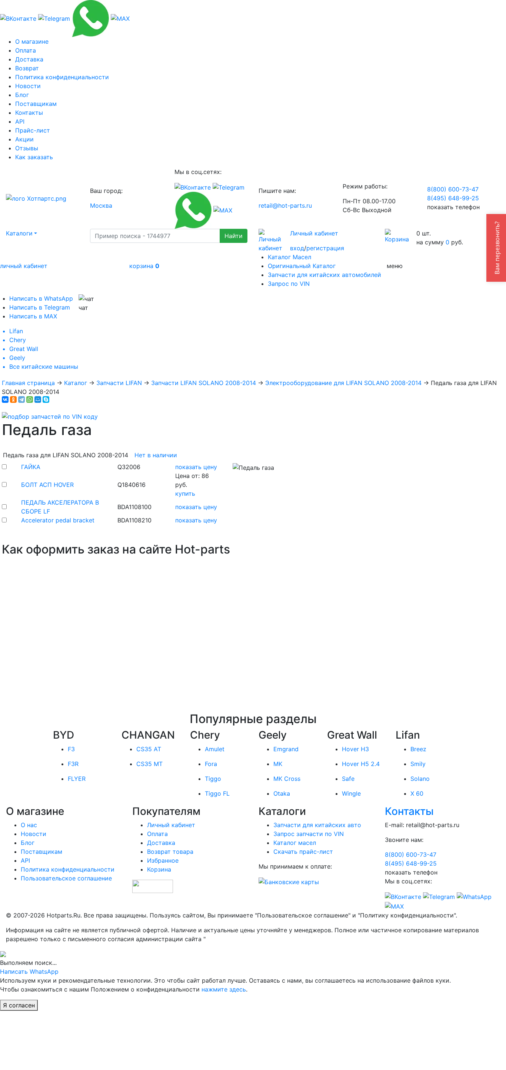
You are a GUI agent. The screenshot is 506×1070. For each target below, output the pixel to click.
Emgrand (286, 749)
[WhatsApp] (29, 399)
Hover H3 (355, 749)
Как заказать (34, 157)
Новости (28, 86)
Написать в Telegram (39, 307)
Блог (22, 94)
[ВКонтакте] (5, 399)
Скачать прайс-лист (303, 851)
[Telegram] (21, 399)
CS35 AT (148, 749)
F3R (73, 764)
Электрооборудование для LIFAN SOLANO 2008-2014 (343, 383)
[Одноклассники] (13, 399)
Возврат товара (170, 851)
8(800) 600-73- (453, 189)
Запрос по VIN (289, 283)
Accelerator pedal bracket (57, 520)
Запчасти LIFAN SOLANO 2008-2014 (203, 383)
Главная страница (28, 383)
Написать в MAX (33, 316)
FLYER (77, 778)
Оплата (25, 50)
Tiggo (213, 778)
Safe (348, 778)
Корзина (159, 869)
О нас (29, 825)
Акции (24, 139)
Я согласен (19, 1005)
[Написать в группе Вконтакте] (18, 17)
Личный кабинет (314, 233)
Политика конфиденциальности (62, 77)
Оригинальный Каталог (302, 266)
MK (277, 764)
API (19, 121)
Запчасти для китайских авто (317, 825)
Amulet (214, 749)
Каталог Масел (289, 257)
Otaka (281, 793)
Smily (418, 764)
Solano (420, 778)
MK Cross (286, 778)
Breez (418, 749)
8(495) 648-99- (453, 198)
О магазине (32, 41)
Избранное (163, 860)
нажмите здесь (224, 989)
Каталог (75, 383)
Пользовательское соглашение (66, 878)
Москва (101, 205)
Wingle (351, 793)
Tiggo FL (217, 793)
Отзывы (26, 148)
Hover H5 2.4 (361, 764)
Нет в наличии (155, 455)
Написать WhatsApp (29, 971)
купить (185, 493)
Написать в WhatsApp (41, 298)
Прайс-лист (32, 130)
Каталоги (19, 233)
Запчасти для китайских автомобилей (324, 274)
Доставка (29, 59)
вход (297, 248)
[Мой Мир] (37, 399)
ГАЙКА (30, 467)
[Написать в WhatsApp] (90, 17)
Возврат (27, 68)
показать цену (196, 467)
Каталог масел (294, 842)
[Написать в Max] (120, 17)
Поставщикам (36, 103)
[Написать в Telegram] (54, 17)
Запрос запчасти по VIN (308, 833)
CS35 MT (149, 764)
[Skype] (46, 399)
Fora (211, 764)
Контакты (29, 112)
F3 (71, 749)
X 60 (416, 793)
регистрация (325, 248)
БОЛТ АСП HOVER (47, 484)
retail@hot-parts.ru (285, 205)
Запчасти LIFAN (119, 383)
